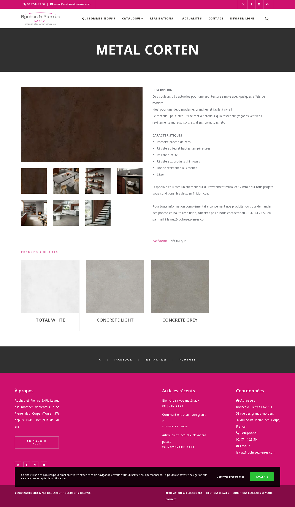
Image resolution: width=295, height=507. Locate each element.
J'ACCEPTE (262, 476)
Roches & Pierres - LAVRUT (45, 492)
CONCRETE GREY (179, 320)
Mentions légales (217, 492)
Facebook (123, 359)
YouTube (187, 359)
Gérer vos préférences (230, 476)
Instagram (156, 359)
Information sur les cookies (183, 492)
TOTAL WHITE (50, 320)
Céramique (178, 241)
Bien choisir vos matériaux (180, 400)
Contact (171, 499)
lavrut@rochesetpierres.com (72, 4)
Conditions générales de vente (253, 492)
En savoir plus (37, 442)
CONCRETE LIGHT (115, 320)
